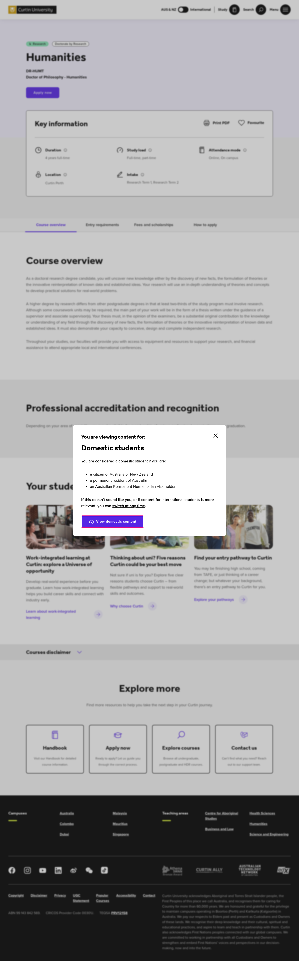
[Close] (215, 435)
